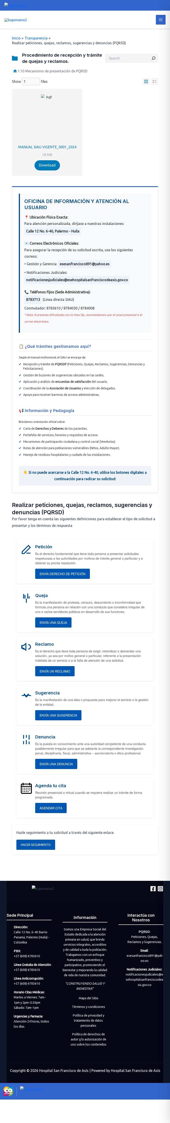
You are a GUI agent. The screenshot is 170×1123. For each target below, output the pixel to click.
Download (47, 165)
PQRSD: (144, 932)
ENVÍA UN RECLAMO (55, 671)
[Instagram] (160, 889)
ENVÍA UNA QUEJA (53, 622)
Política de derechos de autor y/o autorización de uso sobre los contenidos (88, 1039)
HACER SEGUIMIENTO (36, 845)
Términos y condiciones (88, 1007)
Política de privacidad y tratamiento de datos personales (88, 1020)
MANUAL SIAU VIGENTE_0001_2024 (47, 147)
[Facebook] (153, 889)
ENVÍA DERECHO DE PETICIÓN (62, 574)
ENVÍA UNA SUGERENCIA (58, 715)
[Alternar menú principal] (161, 20)
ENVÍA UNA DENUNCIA (56, 764)
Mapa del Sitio (88, 998)
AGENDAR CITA (51, 808)
